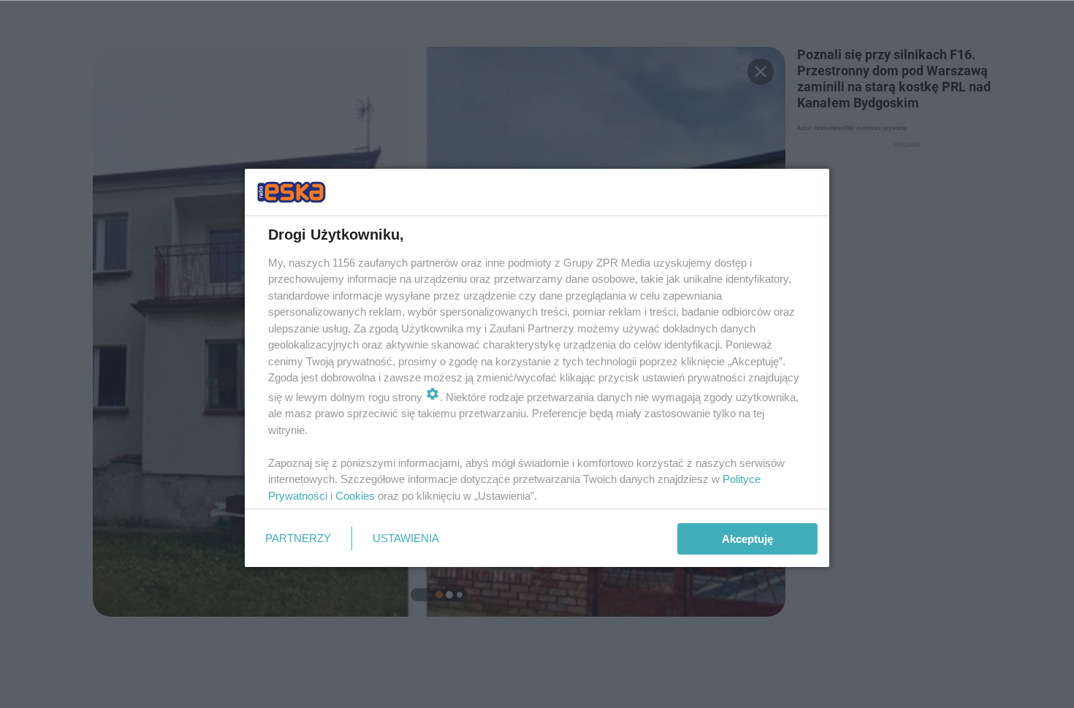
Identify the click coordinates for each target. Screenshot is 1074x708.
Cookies (355, 496)
